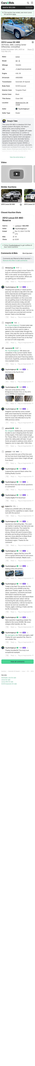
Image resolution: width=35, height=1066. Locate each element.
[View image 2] (19, 398)
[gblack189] (2, 428)
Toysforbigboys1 (23, 109)
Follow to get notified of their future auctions (18, 246)
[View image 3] (28, 398)
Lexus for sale (5, 679)
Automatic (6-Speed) (14, 671)
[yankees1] (13, 226)
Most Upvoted (27, 253)
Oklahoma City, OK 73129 (22, 104)
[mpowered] (2, 348)
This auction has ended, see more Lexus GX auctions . (18, 13)
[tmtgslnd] (2, 322)
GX (17, 61)
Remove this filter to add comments (15, 260)
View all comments (17, 662)
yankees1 (18, 226)
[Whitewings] (2, 267)
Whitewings (9, 268)
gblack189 (8, 428)
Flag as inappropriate (25, 281)
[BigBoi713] (2, 506)
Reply (12, 281)
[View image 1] (9, 377)
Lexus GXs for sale (7, 682)
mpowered (8, 348)
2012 (32, 671)
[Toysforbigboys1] (17, 109)
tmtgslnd (8, 323)
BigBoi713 (8, 506)
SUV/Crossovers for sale (9, 684)
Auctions (3, 671)
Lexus (18, 57)
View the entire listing (16, 157)
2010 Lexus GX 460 (8, 204)
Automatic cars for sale (8, 677)
